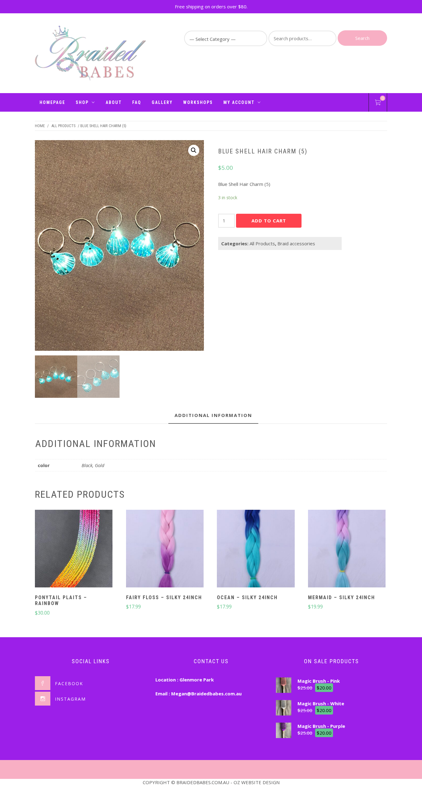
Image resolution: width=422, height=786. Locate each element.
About (114, 102)
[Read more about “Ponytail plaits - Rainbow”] (74, 549)
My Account (239, 102)
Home (40, 125)
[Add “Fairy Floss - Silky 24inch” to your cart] (164, 549)
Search (362, 38)
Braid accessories (296, 243)
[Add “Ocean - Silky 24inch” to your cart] (256, 549)
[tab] (213, 415)
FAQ (136, 102)
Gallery (162, 102)
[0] (378, 103)
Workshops (198, 102)
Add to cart (268, 220)
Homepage (52, 102)
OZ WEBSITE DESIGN (257, 782)
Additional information (213, 415)
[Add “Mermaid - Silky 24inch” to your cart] (347, 549)
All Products (63, 125)
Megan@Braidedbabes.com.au (206, 693)
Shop (82, 102)
